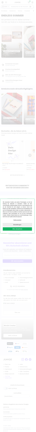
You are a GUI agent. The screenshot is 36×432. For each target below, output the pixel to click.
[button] (17, 220)
